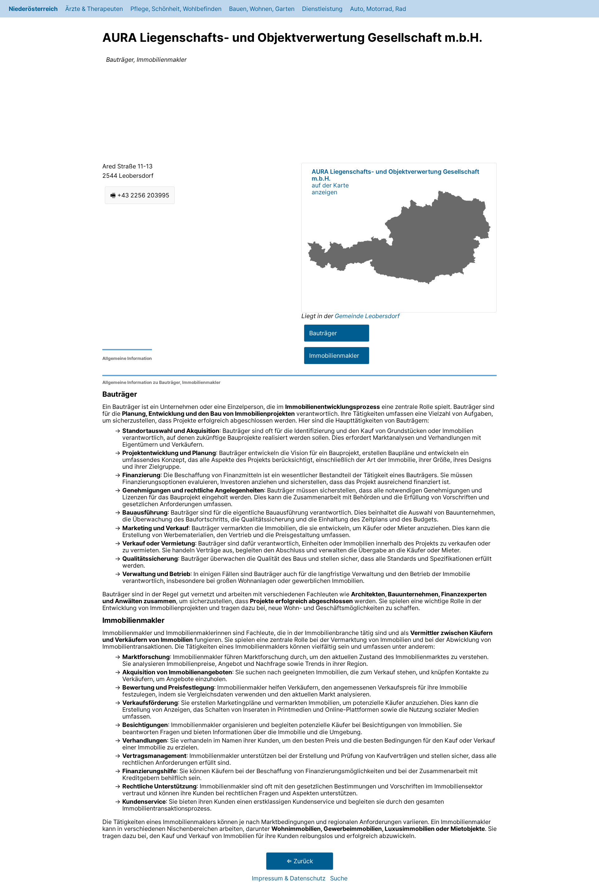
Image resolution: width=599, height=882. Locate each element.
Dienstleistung (322, 8)
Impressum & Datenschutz (288, 878)
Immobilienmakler (334, 355)
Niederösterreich (33, 8)
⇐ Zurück (299, 861)
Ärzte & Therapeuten (94, 8)
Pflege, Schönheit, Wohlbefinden (176, 8)
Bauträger (323, 333)
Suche (339, 878)
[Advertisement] (299, 114)
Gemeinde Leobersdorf (367, 316)
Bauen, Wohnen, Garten (262, 8)
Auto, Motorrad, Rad (378, 8)
